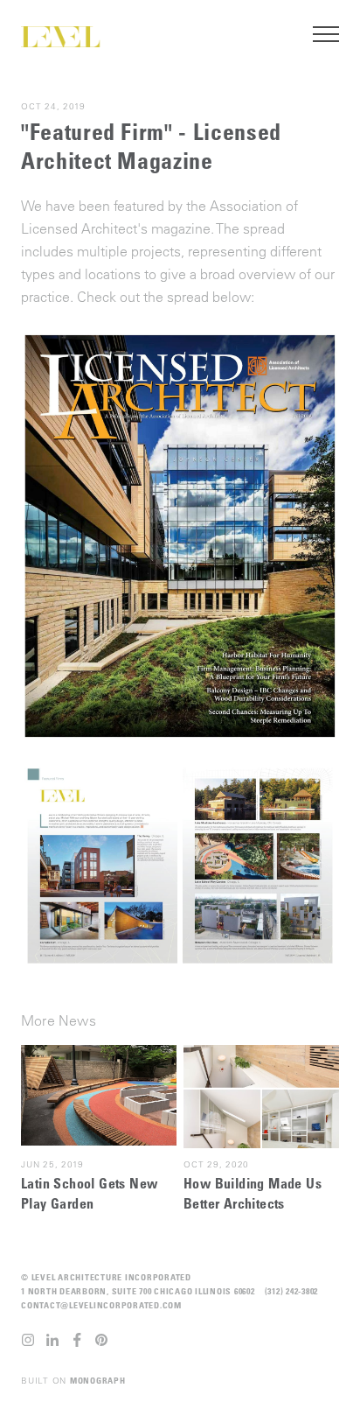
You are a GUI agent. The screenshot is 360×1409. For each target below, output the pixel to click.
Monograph (98, 1380)
